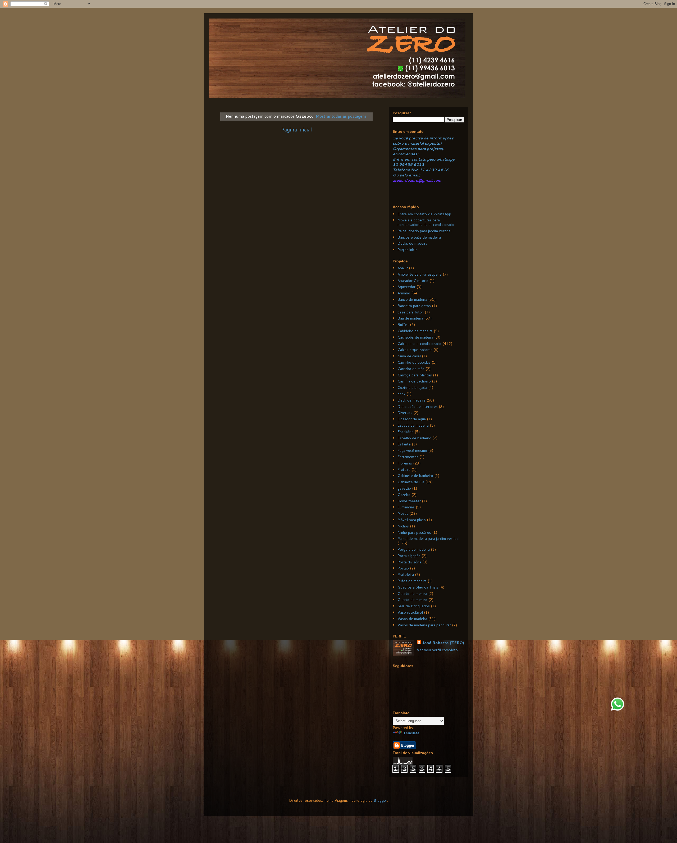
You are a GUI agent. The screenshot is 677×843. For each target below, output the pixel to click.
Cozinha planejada (412, 387)
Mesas (402, 513)
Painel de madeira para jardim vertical (428, 538)
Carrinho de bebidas (414, 362)
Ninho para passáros (414, 532)
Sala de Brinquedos (413, 606)
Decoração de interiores (417, 406)
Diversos (404, 412)
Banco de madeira (412, 299)
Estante (404, 444)
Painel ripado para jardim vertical (424, 231)
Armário (403, 293)
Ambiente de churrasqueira (419, 274)
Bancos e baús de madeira (419, 237)
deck (401, 394)
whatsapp (445, 159)
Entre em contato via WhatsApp (424, 214)
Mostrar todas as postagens (341, 116)
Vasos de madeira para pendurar (424, 625)
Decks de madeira (412, 243)
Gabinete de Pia (410, 482)
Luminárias (406, 507)
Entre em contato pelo (414, 159)
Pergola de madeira (413, 549)
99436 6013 (411, 164)
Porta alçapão (408, 555)
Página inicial (296, 129)
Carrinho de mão (410, 368)
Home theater (409, 501)
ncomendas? (407, 154)
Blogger (380, 800)
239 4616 (439, 169)
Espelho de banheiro (414, 438)
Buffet (403, 324)
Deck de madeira (411, 400)
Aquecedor (406, 286)
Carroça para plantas (414, 375)
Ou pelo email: (406, 175)
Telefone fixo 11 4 (411, 169)
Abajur (402, 268)
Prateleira (405, 574)
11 (396, 164)
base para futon (410, 312)
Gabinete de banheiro (415, 475)
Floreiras (404, 463)
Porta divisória (409, 562)
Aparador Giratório (412, 280)
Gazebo (403, 494)
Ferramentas (407, 456)
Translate (411, 733)
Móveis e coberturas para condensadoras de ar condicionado (425, 222)
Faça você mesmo (412, 450)
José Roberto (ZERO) (443, 642)
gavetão (404, 488)
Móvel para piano (411, 519)
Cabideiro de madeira (415, 331)
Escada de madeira (413, 425)
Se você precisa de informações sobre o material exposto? (423, 140)
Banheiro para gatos (414, 305)
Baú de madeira (410, 318)
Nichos (403, 526)
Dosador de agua (411, 419)
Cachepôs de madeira (415, 337)
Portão (403, 568)
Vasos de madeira (412, 618)
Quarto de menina (412, 593)
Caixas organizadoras (414, 349)
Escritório (405, 431)
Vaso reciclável (410, 612)
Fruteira (403, 469)
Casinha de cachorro (414, 381)
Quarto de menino (412, 599)
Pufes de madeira (412, 581)
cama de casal (409, 356)
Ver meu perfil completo (437, 650)
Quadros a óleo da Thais (417, 587)
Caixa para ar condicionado (419, 343)
